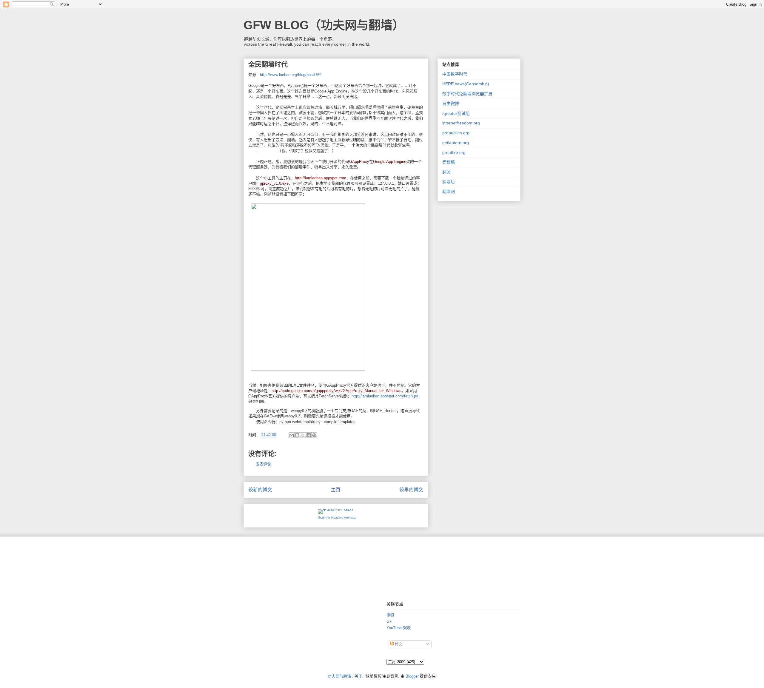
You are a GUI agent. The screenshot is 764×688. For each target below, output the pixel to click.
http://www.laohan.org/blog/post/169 (290, 74)
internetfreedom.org (461, 123)
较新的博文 (260, 489)
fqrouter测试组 (456, 113)
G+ (389, 621)
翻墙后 (448, 181)
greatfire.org (454, 152)
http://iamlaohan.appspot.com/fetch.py (385, 396)
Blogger (412, 676)
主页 (336, 489)
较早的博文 (411, 489)
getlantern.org (455, 142)
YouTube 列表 (398, 628)
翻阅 (446, 171)
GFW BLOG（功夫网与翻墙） (324, 25)
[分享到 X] (303, 435)
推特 (390, 615)
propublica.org (455, 132)
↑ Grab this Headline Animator (335, 517)
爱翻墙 (448, 162)
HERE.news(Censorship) (465, 83)
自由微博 (450, 103)
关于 (358, 676)
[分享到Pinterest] (314, 435)
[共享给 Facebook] (309, 435)
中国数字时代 (454, 74)
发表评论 (263, 464)
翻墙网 (448, 191)
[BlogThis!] (297, 435)
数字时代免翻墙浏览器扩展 (467, 93)
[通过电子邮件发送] (292, 435)
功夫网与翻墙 (339, 676)
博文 (398, 644)
